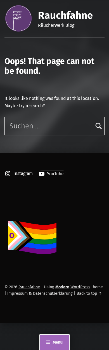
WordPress (80, 286)
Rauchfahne (65, 15)
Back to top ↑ (89, 293)
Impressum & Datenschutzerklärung (40, 293)
